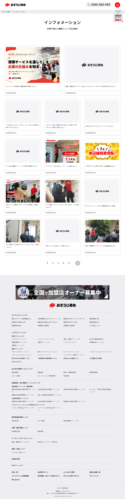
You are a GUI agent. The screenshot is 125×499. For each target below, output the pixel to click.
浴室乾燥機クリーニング (19, 342)
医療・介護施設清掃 (69, 372)
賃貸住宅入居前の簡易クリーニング (23, 401)
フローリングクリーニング (20, 352)
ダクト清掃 (41, 421)
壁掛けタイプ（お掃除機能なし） (22, 319)
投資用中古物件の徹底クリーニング (74, 389)
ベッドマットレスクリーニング (21, 355)
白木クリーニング (17, 465)
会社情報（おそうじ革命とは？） (49, 476)
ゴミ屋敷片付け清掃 (95, 358)
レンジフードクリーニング (46, 339)
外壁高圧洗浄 (16, 431)
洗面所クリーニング (44, 342)
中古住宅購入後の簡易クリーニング (48, 401)
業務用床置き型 (16, 326)
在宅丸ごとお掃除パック (71, 358)
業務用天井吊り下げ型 (70, 322)
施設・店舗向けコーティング (20, 442)
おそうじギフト (16, 362)
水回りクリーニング (18, 336)
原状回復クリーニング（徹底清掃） (23, 386)
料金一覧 (15, 472)
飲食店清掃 (15, 372)
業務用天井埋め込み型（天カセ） (48, 322)
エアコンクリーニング (19, 315)
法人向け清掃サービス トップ (22, 369)
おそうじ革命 (6, 12)
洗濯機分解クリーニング (96, 342)
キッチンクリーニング (18, 339)
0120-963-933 (100, 4)
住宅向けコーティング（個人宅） (48, 442)
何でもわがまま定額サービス (20, 358)
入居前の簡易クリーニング (20, 398)
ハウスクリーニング (19, 332)
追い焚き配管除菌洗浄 (96, 339)
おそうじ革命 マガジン (71, 476)
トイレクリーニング (69, 342)
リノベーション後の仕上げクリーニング (49, 409)
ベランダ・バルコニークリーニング (100, 352)
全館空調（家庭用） (44, 326)
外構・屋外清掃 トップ (20, 427)
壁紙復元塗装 (16, 459)
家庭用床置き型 (94, 322)
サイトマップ (94, 476)
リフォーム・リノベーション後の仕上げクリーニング (28, 405)
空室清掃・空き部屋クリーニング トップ (26, 383)
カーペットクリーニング (71, 352)
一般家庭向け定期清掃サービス (47, 358)
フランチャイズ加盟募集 (20, 476)
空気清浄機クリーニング (71, 421)
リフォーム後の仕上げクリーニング (23, 408)
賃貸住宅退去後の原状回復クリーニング (23, 390)
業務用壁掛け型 (94, 319)
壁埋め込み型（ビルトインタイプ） (74, 319)
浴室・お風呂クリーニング (71, 339)
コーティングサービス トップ (22, 438)
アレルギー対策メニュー (19, 452)
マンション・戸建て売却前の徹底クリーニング (101, 390)
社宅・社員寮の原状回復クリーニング (49, 395)
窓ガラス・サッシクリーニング (47, 352)
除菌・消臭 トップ (18, 449)
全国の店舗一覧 (94, 472)
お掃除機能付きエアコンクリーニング (49, 319)
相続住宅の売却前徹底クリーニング (23, 395)
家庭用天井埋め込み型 (18, 322)
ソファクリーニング (44, 355)
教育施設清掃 (93, 372)
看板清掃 (40, 431)
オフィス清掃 (16, 376)
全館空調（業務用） (69, 326)
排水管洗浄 (15, 421)
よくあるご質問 (68, 472)
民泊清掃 (66, 376)
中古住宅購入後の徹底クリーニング (48, 389)
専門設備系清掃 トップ (20, 417)
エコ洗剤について (94, 326)
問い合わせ (16, 479)
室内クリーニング (17, 349)
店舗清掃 (40, 372)
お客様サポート (43, 472)
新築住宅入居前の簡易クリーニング (74, 401)
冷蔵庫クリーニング (18, 345)
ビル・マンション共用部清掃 (46, 376)
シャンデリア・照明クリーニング (73, 355)
